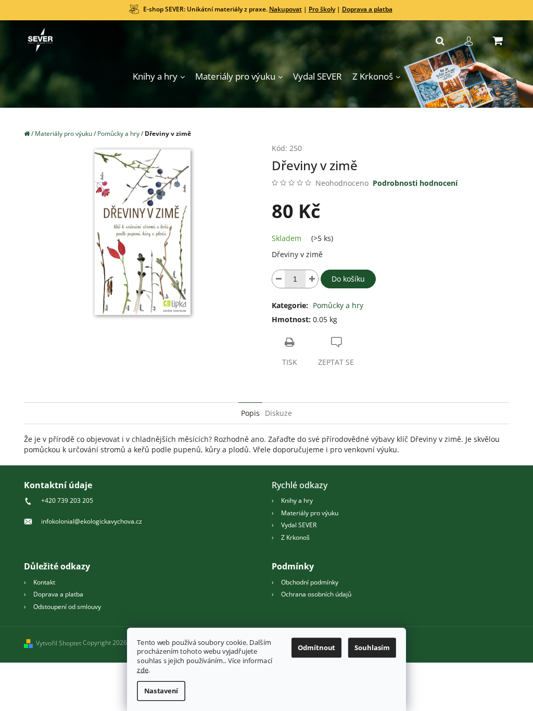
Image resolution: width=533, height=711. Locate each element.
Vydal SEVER (298, 524)
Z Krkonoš (295, 537)
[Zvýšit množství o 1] (312, 279)
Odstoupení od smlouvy (67, 606)
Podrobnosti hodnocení (415, 183)
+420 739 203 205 (67, 500)
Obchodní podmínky (309, 582)
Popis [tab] (250, 413)
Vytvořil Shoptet (58, 643)
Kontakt (44, 582)
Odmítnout (316, 648)
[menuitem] (159, 76)
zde (142, 670)
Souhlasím (372, 648)
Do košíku (348, 279)
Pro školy (322, 9)
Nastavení (161, 691)
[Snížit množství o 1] (278, 279)
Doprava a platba (367, 9)
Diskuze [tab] (278, 413)
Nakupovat (285, 9)
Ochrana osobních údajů (316, 594)
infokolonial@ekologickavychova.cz (91, 521)
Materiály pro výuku (309, 513)
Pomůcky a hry (338, 305)
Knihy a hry (297, 500)
